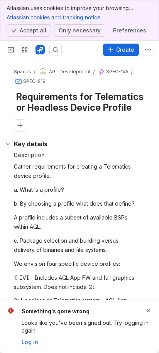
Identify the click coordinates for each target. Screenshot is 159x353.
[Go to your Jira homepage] (40, 50)
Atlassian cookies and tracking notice (53, 17)
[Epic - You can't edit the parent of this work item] (101, 71)
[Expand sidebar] (11, 50)
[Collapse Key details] (7, 144)
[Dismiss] (148, 310)
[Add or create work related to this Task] (20, 125)
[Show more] (148, 50)
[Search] (55, 50)
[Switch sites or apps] (25, 50)
